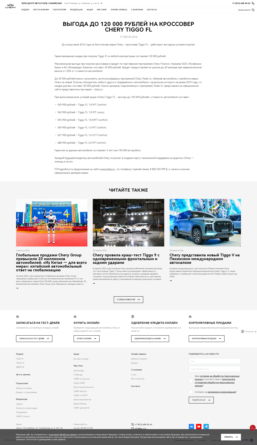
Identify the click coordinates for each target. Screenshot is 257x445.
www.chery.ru (107, 169)
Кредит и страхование (26, 392)
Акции (90, 10)
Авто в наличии (41, 10)
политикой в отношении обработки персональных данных (215, 382)
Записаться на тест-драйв (31, 339)
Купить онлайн (84, 339)
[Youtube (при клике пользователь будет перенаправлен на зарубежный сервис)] (198, 426)
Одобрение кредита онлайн (148, 339)
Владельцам (76, 10)
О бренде (78, 375)
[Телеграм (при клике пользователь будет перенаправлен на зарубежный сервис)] (206, 426)
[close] (255, 332)
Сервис (19, 404)
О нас (133, 375)
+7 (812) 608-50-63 (143, 424)
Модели (25, 10)
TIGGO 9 (20, 359)
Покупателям (59, 10)
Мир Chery (102, 10)
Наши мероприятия (82, 400)
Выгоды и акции (81, 359)
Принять (228, 437)
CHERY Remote (80, 391)
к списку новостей (126, 300)
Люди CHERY (79, 383)
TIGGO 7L (20, 363)
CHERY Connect (23, 416)
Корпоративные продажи (204, 339)
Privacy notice (249, 331)
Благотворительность (84, 387)
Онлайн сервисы (119, 10)
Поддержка (21, 412)
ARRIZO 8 (20, 367)
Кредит (134, 363)
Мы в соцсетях (137, 379)
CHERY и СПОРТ (81, 395)
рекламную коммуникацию (222, 392)
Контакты (152, 10)
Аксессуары (79, 371)
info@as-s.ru (140, 428)
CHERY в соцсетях (82, 379)
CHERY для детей (81, 408)
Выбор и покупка (24, 388)
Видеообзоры (80, 404)
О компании (137, 10)
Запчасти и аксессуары (26, 408)
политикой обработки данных (63, 435)
